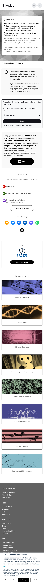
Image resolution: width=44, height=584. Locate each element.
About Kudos (6, 523)
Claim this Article (22, 208)
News (4, 526)
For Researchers (8, 543)
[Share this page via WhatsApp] (37, 222)
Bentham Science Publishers (13, 63)
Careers (4, 528)
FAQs (4, 512)
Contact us (6, 514)
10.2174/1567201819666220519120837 (19, 51)
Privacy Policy (7, 495)
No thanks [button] (35, 580)
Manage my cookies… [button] (11, 580)
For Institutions (7, 548)
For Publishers (7, 545)
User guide (6, 509)
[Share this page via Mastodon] (31, 222)
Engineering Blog (8, 531)
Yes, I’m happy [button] (23, 580)
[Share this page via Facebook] (18, 222)
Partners (5, 533)
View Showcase (22, 262)
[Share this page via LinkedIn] (25, 222)
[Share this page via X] (22, 230)
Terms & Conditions (9, 492)
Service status (7, 507)
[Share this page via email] (6, 222)
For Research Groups (9, 550)
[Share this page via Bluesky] (12, 222)
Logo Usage (6, 497)
